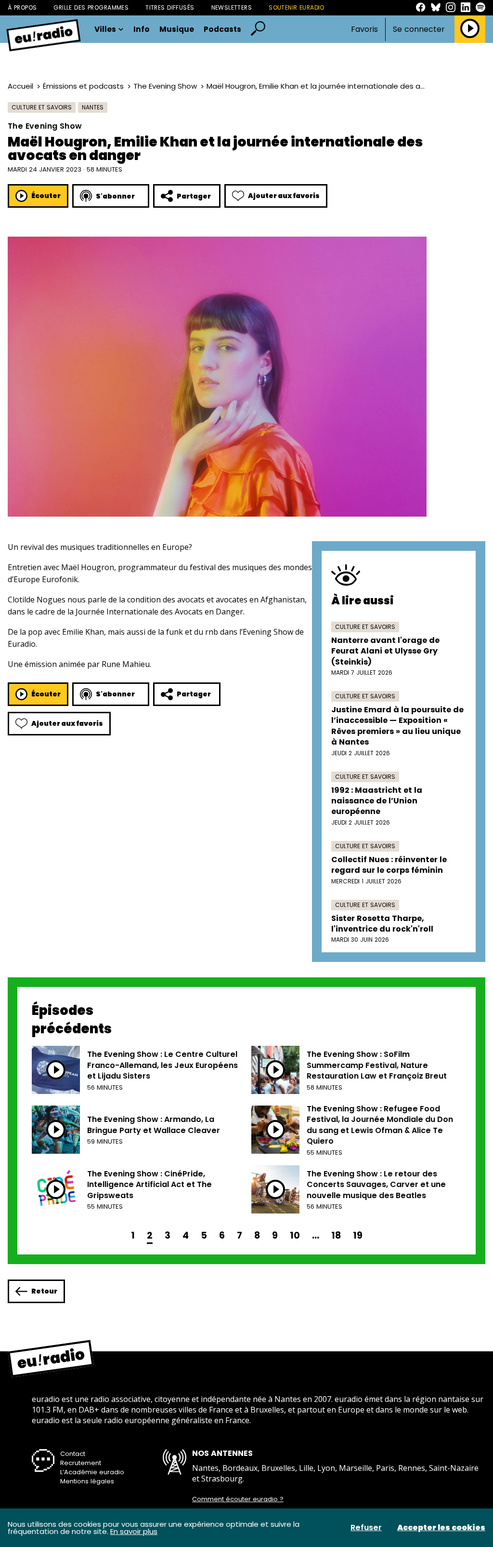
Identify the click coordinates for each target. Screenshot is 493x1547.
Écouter (46, 195)
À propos (22, 7)
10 (295, 1235)
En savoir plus (133, 1531)
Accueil (20, 86)
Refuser (366, 1528)
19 (358, 1235)
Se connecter (419, 29)
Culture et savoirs (42, 107)
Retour (44, 1291)
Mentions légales (87, 1481)
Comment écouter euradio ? (238, 1499)
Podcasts (222, 29)
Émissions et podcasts (83, 86)
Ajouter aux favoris (284, 195)
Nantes (93, 107)
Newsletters (231, 7)
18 (336, 1235)
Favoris (364, 29)
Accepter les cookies (441, 1528)
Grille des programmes (91, 7)
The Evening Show (165, 86)
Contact (72, 1453)
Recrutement (80, 1462)
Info (141, 29)
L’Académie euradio (92, 1472)
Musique (176, 29)
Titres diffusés (169, 7)
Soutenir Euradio (296, 7)
